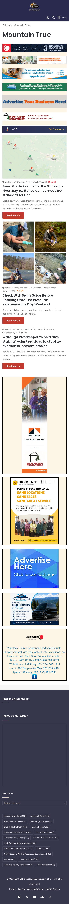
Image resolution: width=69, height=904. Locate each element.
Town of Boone (29, 859)
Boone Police (40, 827)
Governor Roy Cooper (16, 837)
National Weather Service (18, 848)
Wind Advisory (46, 865)
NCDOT (42, 848)
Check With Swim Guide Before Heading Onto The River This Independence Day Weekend (27, 300)
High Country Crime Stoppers (19, 843)
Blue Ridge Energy (41, 821)
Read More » (13, 215)
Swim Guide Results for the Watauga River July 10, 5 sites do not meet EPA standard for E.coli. (32, 190)
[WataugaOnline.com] (34, 7)
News (21, 888)
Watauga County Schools (18, 865)
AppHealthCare (39, 816)
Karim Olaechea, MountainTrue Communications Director (30, 288)
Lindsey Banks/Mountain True (18, 182)
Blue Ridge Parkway (15, 827)
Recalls (10, 859)
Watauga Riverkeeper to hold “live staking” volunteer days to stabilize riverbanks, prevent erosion (31, 341)
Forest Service (45, 832)
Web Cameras (35, 888)
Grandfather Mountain (45, 837)
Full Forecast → (56, 129)
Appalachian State (15, 816)
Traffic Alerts (52, 888)
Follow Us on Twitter (15, 716)
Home (8, 25)
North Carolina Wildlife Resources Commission (27, 854)
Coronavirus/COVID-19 (17, 832)
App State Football (15, 821)
